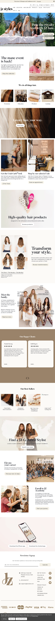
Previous (26, 378)
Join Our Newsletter (41, 578)
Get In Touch (41, 573)
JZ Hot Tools (6, 184)
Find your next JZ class (13, 474)
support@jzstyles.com (27, 584)
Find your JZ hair (48, 34)
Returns (40, 591)
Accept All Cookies (21, 619)
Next (28, 378)
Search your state (27, 447)
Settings (5, 619)
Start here (20, 125)
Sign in (42, 5)
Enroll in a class (48, 38)
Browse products (27, 224)
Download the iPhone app (17, 546)
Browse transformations (40, 265)
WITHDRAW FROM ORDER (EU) (42, 594)
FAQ (19, 10)
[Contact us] (31, 5)
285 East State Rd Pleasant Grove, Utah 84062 (27, 574)
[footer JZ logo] (7, 579)
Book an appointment (36, 182)
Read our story (6, 317)
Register (48, 5)
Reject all (12, 619)
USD (34, 5)
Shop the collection (8, 73)
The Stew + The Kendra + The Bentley (12, 272)
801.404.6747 (25, 580)
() (53, 5)
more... (6, 364)
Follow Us (40, 575)
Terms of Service (40, 588)
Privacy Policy (41, 585)
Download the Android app (37, 546)
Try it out (39, 1)
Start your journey (42, 508)
